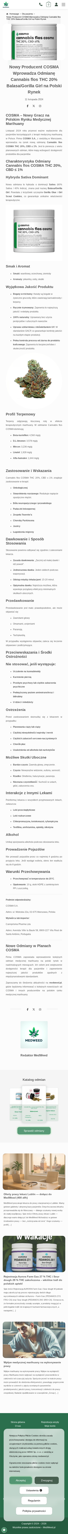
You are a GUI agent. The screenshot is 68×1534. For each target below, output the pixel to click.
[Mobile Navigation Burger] (63, 4)
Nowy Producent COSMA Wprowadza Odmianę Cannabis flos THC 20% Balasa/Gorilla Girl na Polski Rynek (33, 18)
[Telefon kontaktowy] (41, 4)
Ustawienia (32, 1490)
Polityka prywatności (34, 1510)
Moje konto (50, 1426)
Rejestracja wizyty (50, 1422)
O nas (18, 1426)
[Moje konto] (56, 4)
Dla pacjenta (27, 14)
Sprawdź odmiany (34, 1130)
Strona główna (18, 1422)
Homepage (14, 14)
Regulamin (34, 1500)
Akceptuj (21, 1480)
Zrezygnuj (46, 1480)
